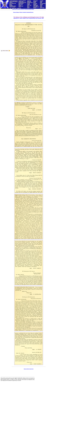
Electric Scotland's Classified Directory (26, 12)
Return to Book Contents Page (28, 368)
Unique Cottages (16, 12)
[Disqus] (18, 396)
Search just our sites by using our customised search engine (23, 9)
